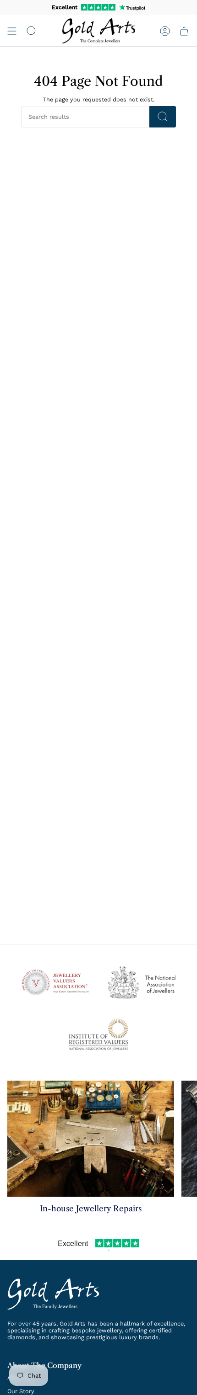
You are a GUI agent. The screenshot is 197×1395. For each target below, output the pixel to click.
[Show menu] (12, 30)
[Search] (162, 116)
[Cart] (184, 30)
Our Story (20, 1391)
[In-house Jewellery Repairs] (90, 1139)
